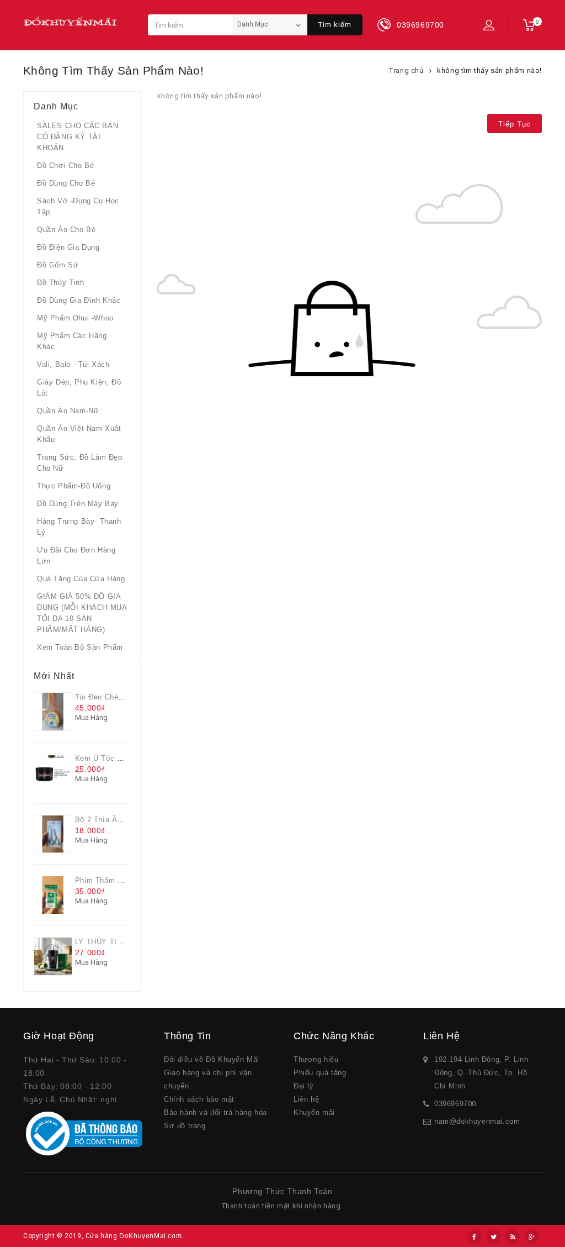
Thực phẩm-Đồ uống (73, 486)
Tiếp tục (514, 124)
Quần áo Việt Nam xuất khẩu (79, 434)
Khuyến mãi (314, 1112)
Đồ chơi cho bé (65, 165)
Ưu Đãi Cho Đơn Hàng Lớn (76, 555)
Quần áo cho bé (66, 229)
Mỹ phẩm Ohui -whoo (75, 318)
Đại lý (304, 1086)
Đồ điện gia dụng (68, 247)
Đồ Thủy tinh (60, 282)
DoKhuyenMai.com (150, 1236)
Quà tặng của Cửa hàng (81, 579)
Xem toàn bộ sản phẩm (80, 647)
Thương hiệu (316, 1059)
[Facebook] (474, 1236)
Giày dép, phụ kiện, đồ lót (79, 387)
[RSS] (512, 1236)
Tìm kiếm (334, 24)
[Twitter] (494, 1236)
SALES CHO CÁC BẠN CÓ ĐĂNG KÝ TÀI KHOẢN (77, 137)
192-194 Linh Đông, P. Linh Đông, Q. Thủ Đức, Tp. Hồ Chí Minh (481, 1072)
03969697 (451, 1103)
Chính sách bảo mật (199, 1099)
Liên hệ (306, 1099)
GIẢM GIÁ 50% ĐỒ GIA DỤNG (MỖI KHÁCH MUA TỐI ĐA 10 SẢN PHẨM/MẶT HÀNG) (81, 613)
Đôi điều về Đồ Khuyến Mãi (211, 1059)
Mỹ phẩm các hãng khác (72, 341)
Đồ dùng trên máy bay (78, 503)
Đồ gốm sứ (57, 265)
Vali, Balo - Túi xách (73, 364)
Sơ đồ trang (185, 1126)
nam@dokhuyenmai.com (477, 1121)
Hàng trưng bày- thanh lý (79, 526)
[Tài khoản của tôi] (489, 25)
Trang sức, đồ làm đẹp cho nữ (79, 462)
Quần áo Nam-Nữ (68, 411)
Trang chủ (406, 70)
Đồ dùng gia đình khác (79, 300)
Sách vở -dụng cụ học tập (78, 206)
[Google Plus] (532, 1236)
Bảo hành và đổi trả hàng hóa (215, 1112)
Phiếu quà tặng (320, 1073)
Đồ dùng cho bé (66, 183)
